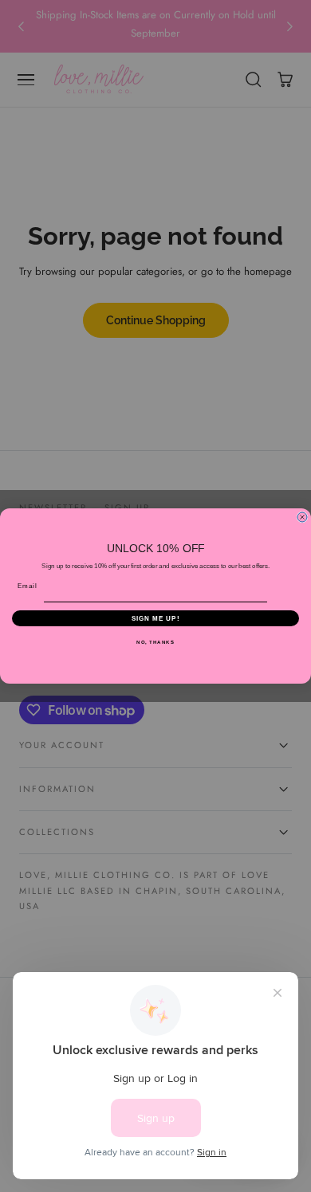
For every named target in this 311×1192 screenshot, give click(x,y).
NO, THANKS (155, 642)
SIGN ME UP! (156, 617)
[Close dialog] (302, 517)
